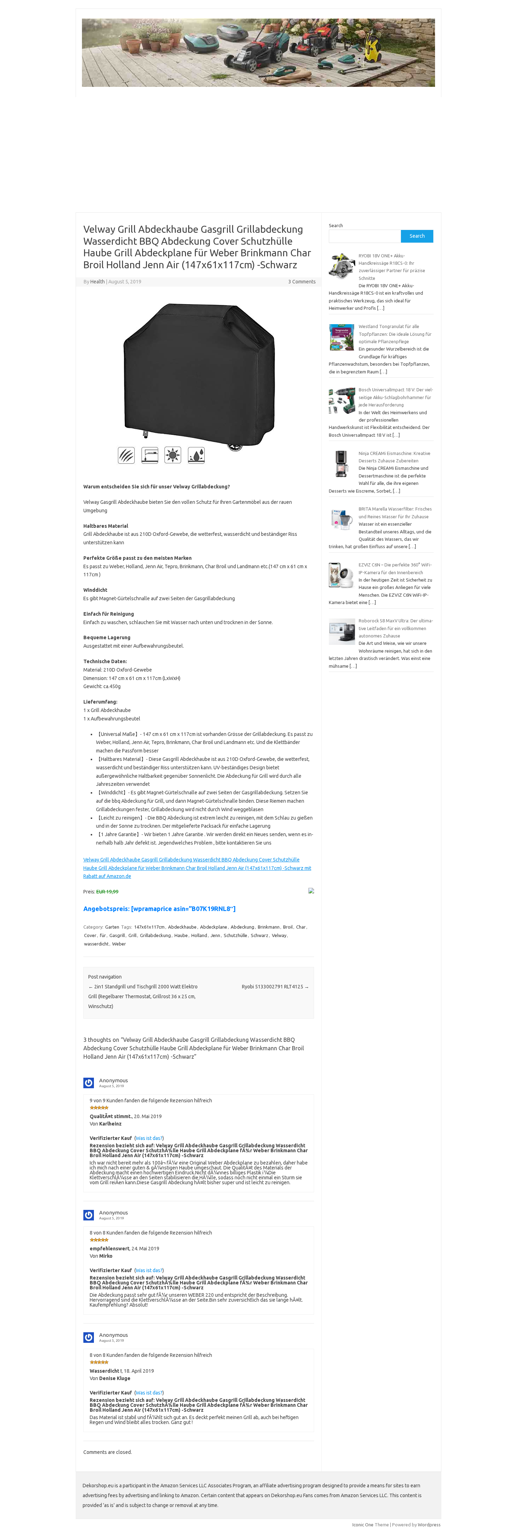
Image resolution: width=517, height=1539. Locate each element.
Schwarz (259, 935)
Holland (199, 935)
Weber (119, 943)
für (103, 935)
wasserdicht (96, 943)
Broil (288, 926)
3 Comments (302, 281)
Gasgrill (117, 935)
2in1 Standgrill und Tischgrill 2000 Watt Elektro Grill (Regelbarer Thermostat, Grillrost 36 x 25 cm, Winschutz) (143, 996)
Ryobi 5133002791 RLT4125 (275, 986)
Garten (112, 926)
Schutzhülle (235, 935)
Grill (132, 935)
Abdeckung (242, 926)
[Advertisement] (287, 154)
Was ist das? (149, 1138)
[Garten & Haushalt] (258, 85)
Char (301, 926)
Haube (181, 935)
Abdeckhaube (182, 926)
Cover (90, 935)
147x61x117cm (149, 926)
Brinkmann (269, 926)
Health (97, 281)
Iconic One (363, 1524)
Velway (279, 935)
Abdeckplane (213, 926)
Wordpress (429, 1524)
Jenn (215, 935)
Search (336, 225)
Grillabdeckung (155, 935)
